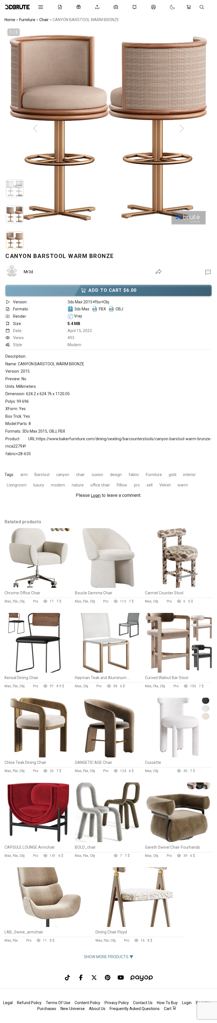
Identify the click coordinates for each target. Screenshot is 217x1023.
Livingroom (17, 485)
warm (182, 485)
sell (150, 485)
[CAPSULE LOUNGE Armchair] (38, 841)
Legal (8, 1002)
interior (189, 474)
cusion (97, 474)
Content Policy (87, 1002)
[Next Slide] (181, 128)
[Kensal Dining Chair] (38, 671)
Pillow (122, 485)
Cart (168, 1008)
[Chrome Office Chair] (38, 586)
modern (58, 485)
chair (80, 474)
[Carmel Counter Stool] (178, 586)
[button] (208, 271)
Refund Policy (29, 1002)
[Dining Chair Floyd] (139, 925)
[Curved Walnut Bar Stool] (178, 671)
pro (137, 485)
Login (96, 495)
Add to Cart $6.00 (112, 290)
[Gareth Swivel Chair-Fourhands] (178, 841)
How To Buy (167, 1002)
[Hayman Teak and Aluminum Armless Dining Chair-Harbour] (108, 671)
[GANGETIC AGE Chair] (108, 756)
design (116, 474)
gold (172, 474)
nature (78, 485)
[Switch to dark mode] (167, 7)
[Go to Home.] (17, 7)
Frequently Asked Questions (135, 1008)
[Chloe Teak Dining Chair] (38, 756)
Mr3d (28, 272)
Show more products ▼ (108, 957)
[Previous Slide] (35, 128)
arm (24, 474)
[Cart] (190, 7)
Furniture (154, 474)
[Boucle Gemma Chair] (108, 586)
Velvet (165, 485)
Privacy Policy (117, 1002)
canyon (62, 474)
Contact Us (143, 1002)
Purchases (46, 1008)
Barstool (41, 474)
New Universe (72, 1008)
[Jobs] (117, 7)
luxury (38, 485)
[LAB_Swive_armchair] (48, 925)
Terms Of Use (58, 1002)
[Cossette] (178, 756)
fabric (134, 474)
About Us (97, 1008)
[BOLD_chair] (108, 841)
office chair (100, 485)
